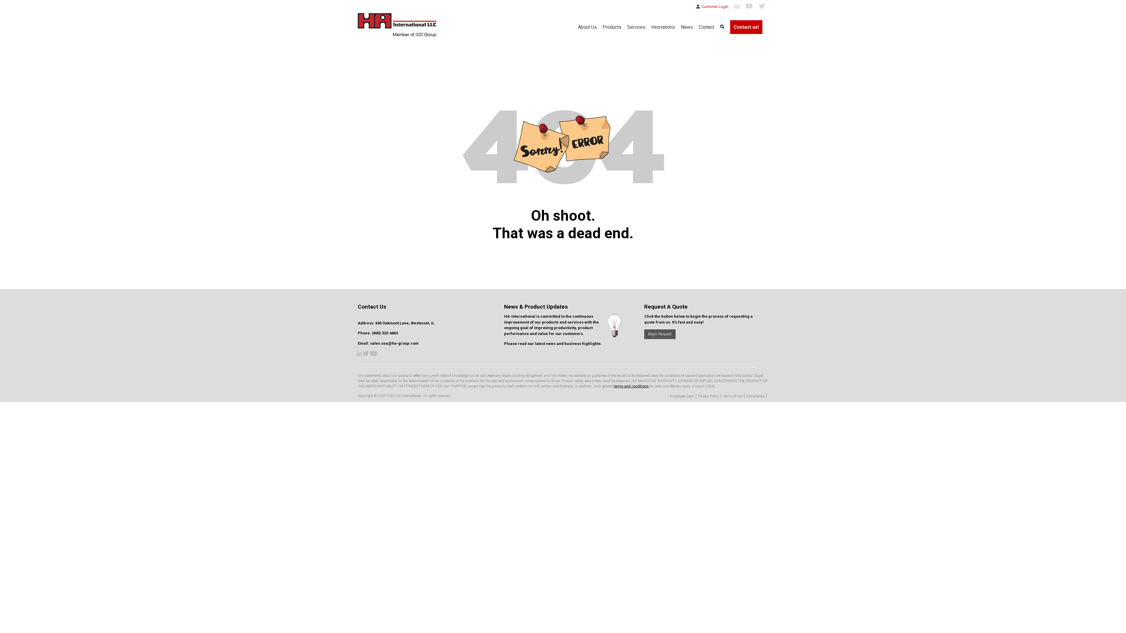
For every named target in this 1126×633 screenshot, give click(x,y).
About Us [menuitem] (587, 27)
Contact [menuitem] (706, 27)
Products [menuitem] (612, 27)
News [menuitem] (687, 27)
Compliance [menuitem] (755, 396)
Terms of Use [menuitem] (732, 396)
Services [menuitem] (636, 27)
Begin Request (660, 334)
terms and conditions (631, 386)
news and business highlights (573, 343)
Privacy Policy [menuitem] (708, 396)
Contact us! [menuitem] (746, 27)
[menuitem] (722, 27)
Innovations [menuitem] (663, 27)
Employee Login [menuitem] (682, 396)
